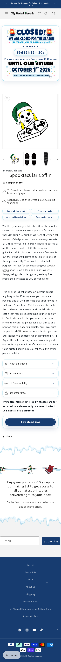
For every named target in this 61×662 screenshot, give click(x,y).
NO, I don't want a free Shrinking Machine (46, 349)
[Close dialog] (59, 316)
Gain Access (45, 343)
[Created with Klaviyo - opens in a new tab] (30, 355)
